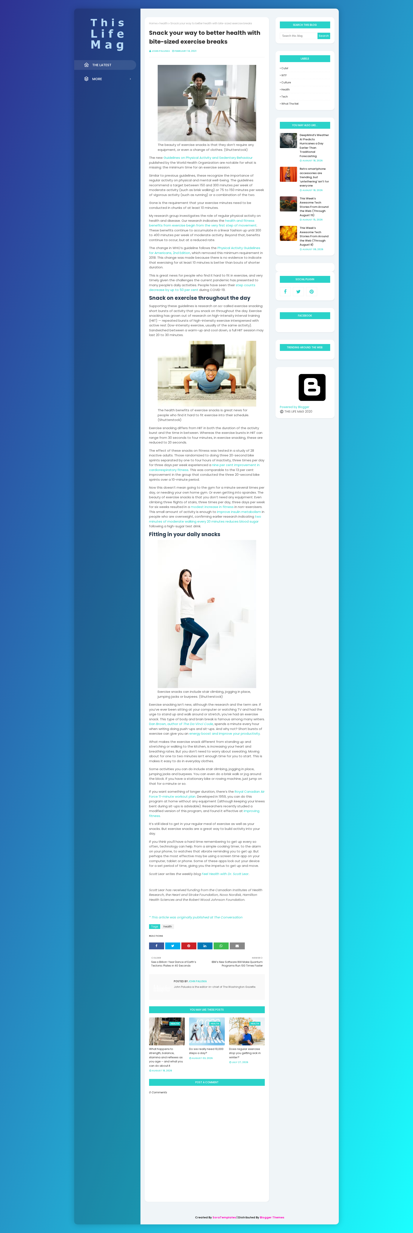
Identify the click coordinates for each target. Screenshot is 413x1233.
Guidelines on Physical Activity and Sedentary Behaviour (208, 157)
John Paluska (161, 51)
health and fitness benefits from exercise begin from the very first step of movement (203, 223)
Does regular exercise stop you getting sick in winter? (245, 1053)
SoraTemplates (224, 1217)
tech (284, 96)
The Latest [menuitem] (101, 65)
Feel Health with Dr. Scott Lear (225, 874)
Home (153, 23)
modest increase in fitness (212, 507)
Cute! (284, 68)
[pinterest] (311, 291)
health (163, 23)
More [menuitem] (97, 78)
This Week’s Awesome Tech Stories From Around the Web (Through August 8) (314, 236)
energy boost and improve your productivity (224, 733)
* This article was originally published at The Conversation (196, 917)
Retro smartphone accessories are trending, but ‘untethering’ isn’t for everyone (314, 177)
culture (286, 82)
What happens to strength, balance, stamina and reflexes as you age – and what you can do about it (166, 1057)
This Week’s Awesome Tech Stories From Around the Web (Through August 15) (314, 206)
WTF (284, 75)
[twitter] (298, 291)
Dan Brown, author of (181, 724)
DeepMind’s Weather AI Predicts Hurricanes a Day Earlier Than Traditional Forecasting (314, 145)
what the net (290, 104)
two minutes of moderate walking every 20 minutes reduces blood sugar (205, 519)
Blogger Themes (272, 1217)
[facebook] (285, 291)
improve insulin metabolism (239, 511)
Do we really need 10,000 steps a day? (206, 1051)
